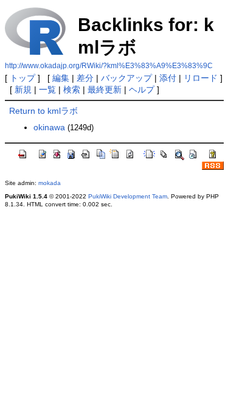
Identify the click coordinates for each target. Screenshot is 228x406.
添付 (167, 78)
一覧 (47, 89)
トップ (22, 78)
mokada (49, 183)
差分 (85, 78)
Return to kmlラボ (43, 111)
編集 (60, 78)
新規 (23, 89)
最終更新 (105, 89)
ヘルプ (141, 89)
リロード (201, 78)
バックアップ (126, 78)
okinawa (49, 127)
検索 (71, 89)
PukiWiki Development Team (127, 196)
